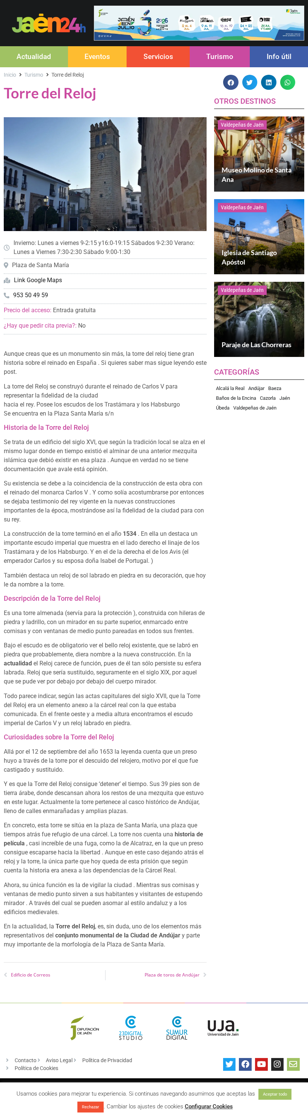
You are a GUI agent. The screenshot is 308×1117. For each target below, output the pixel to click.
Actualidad (34, 56)
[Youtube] (261, 1064)
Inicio (10, 75)
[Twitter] (229, 1064)
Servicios (158, 56)
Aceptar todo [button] (275, 1094)
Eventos (97, 56)
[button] (231, 82)
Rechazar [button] (90, 1107)
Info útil (279, 56)
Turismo (219, 56)
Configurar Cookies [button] (209, 1106)
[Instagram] (277, 1064)
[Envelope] (293, 1064)
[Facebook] (245, 1064)
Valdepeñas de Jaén (242, 125)
